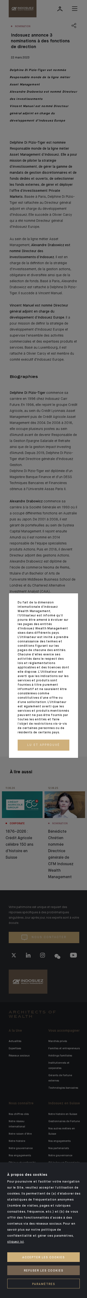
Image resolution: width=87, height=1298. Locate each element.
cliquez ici (15, 1241)
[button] (43, 745)
